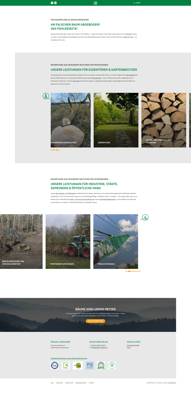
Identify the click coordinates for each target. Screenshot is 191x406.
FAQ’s (129, 347)
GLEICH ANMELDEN (95, 321)
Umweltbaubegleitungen (107, 199)
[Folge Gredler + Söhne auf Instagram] (55, 3)
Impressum (59, 382)
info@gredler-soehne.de (99, 347)
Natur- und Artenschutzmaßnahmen (82, 199)
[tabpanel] (73, 120)
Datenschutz (69, 382)
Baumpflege (130, 75)
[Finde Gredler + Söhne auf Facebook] (52, 3)
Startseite (128, 34)
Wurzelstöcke (96, 78)
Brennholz (76, 81)
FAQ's (52, 382)
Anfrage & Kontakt (133, 345)
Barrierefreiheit (81, 382)
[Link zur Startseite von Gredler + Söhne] (95, 3)
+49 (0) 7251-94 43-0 (98, 345)
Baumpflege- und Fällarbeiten (66, 193)
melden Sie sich (128, 37)
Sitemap (91, 382)
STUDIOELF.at (172, 382)
